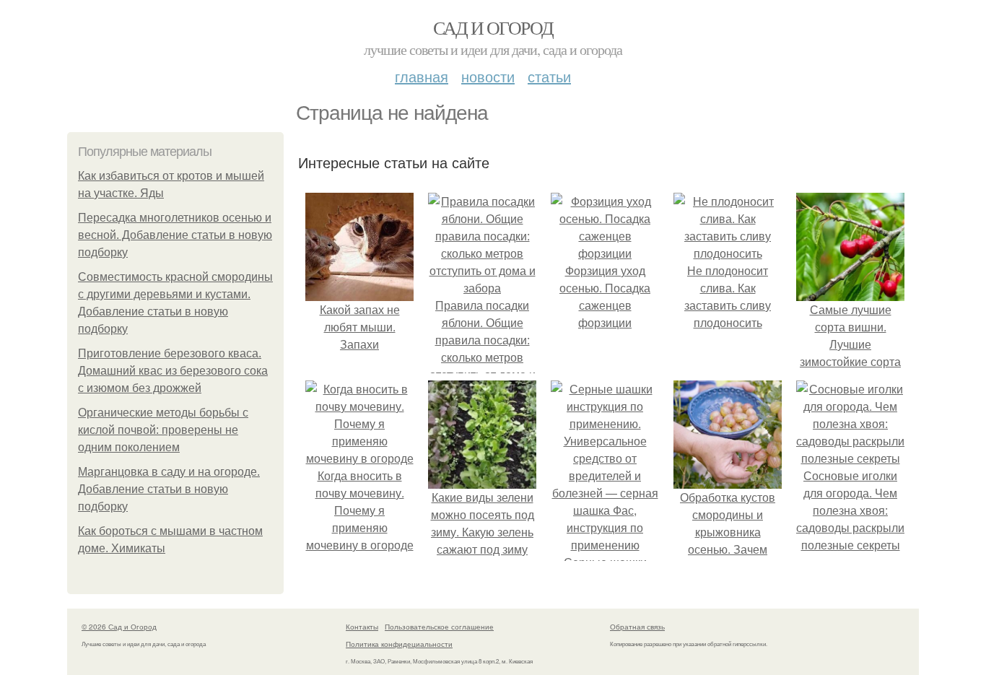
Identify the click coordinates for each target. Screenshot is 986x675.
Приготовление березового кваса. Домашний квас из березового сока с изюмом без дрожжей (173, 370)
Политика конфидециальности (399, 644)
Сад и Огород (493, 27)
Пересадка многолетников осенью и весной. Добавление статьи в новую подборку (175, 235)
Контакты (362, 627)
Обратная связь (637, 627)
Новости (488, 76)
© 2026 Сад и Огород (119, 627)
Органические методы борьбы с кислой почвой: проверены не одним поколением (163, 429)
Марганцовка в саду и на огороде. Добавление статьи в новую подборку (169, 489)
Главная (421, 76)
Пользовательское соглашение (439, 627)
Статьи (549, 76)
